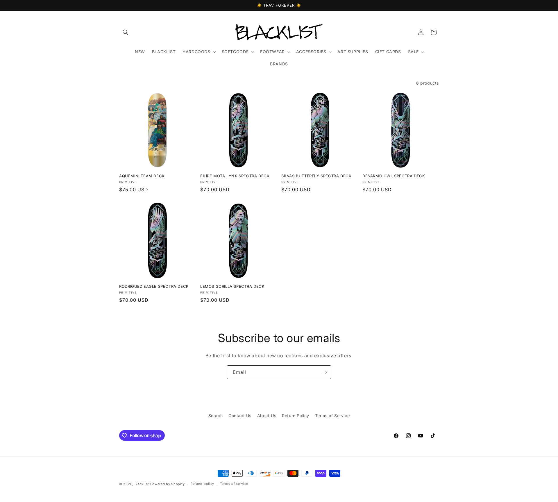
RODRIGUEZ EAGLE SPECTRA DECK (154, 286)
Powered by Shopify (167, 484)
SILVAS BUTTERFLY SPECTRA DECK (316, 176)
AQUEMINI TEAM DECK (142, 176)
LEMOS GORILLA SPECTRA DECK (232, 286)
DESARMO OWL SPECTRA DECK (393, 176)
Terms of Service (332, 415)
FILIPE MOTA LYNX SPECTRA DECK (234, 176)
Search (215, 415)
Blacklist (142, 484)
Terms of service (234, 484)
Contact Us (239, 415)
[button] (125, 32)
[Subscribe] (324, 372)
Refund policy (202, 484)
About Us (266, 415)
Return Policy (295, 415)
